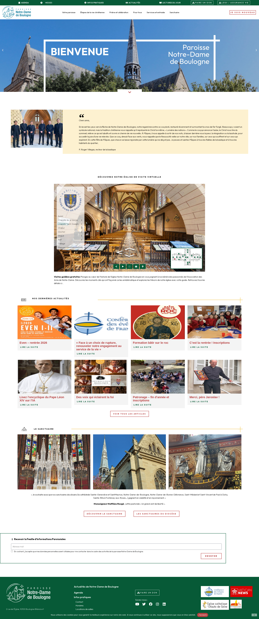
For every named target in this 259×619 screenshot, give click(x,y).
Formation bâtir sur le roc (150, 342)
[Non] (254, 615)
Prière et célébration (118, 12)
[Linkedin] (164, 604)
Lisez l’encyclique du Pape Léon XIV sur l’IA (42, 398)
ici (61, 283)
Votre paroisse (68, 12)
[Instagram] (157, 604)
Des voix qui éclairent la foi (95, 397)
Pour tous (137, 12)
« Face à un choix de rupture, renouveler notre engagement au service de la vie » (98, 346)
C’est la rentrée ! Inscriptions (210, 342)
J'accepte (202, 615)
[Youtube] (137, 604)
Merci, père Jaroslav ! (204, 397)
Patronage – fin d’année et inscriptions (151, 398)
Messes (48, 2)
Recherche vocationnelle (91, 522)
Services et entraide (156, 12)
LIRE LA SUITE (29, 347)
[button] (2, 50)
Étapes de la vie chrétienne (92, 12)
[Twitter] (144, 604)
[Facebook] (150, 604)
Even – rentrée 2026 (33, 342)
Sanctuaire (174, 12)
